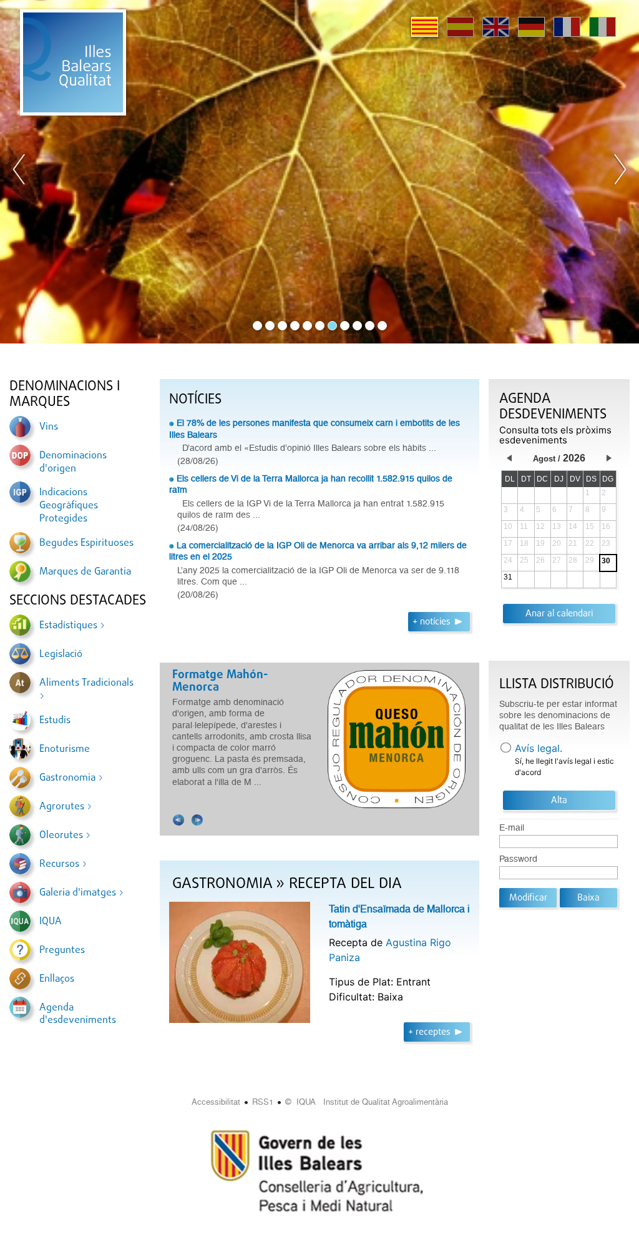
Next (620, 172)
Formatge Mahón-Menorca (189, 681)
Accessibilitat (216, 1102)
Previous (19, 172)
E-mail (511, 827)
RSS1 (262, 1102)
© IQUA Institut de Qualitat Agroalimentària (366, 1102)
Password (518, 859)
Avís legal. (538, 748)
